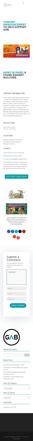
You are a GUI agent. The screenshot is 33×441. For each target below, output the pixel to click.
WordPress (16, 438)
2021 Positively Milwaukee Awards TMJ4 (14, 372)
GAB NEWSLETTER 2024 (10, 365)
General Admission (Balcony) (11, 156)
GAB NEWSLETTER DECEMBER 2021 (13, 367)
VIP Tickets (6, 159)
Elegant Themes (16, 437)
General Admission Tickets (10, 153)
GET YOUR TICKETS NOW (16, 176)
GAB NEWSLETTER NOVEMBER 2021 (13, 377)
